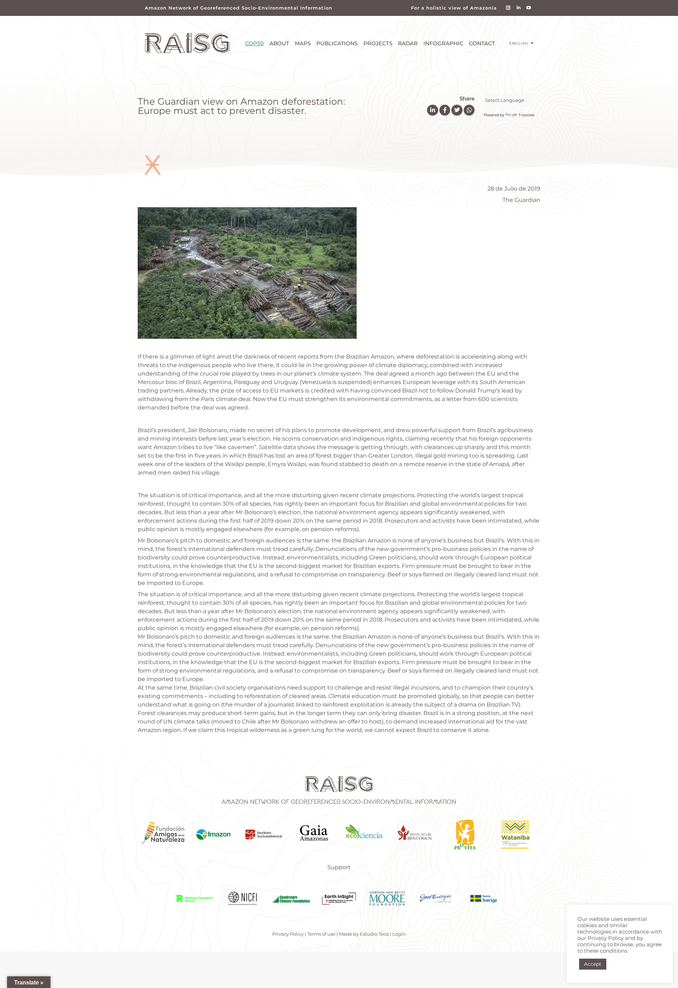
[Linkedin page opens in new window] (518, 8)
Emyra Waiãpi (287, 464)
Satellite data (277, 447)
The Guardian (521, 200)
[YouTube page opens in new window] (528, 8)
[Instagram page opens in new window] (508, 8)
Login (399, 934)
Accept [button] (592, 964)
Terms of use (321, 934)
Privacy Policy (288, 934)
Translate (526, 115)
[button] (521, 43)
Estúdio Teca (374, 934)
